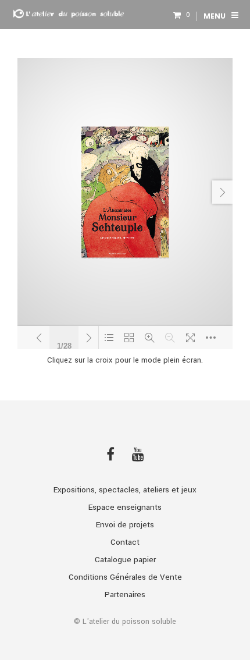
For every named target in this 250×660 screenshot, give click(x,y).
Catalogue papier (125, 559)
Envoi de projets (125, 524)
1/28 (64, 345)
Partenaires (125, 594)
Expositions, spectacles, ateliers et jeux (125, 489)
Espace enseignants (125, 507)
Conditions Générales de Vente (125, 577)
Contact (125, 542)
